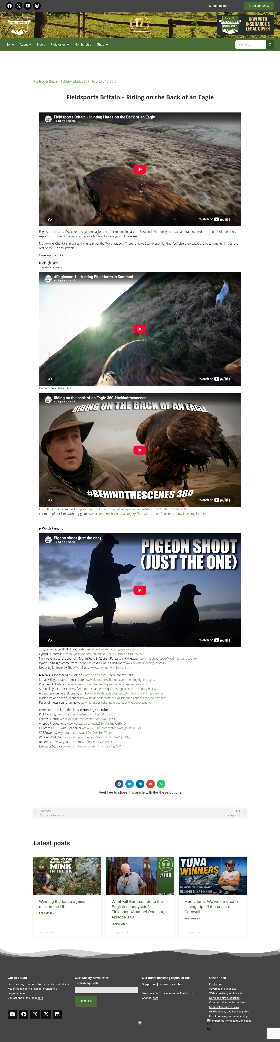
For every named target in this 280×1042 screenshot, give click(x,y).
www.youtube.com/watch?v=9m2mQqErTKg (100, 737)
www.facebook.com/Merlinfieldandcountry (169, 658)
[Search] (270, 44)
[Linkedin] (57, 1014)
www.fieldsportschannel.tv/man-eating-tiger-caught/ (120, 680)
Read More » (46, 913)
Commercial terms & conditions (228, 1002)
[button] (119, 784)
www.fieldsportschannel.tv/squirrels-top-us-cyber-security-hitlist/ (112, 689)
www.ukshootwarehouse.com (111, 667)
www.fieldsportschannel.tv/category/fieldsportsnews (116, 702)
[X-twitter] (18, 6)
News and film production (224, 997)
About (24, 44)
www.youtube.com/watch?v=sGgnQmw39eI (111, 728)
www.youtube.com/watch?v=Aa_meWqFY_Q (96, 723)
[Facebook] (9, 6)
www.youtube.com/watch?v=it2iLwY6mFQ (83, 742)
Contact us (215, 984)
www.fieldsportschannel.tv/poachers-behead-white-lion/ (108, 684)
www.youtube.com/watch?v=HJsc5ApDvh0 (84, 714)
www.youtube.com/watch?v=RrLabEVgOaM (92, 746)
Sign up (86, 1001)
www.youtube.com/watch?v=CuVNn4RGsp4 (83, 733)
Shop (100, 44)
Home (10, 44)
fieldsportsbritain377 (75, 81)
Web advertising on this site (225, 993)
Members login (219, 5)
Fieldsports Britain (45, 81)
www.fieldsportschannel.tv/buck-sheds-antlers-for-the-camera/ (124, 698)
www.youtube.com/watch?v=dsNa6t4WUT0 (89, 719)
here (40, 997)
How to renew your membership (228, 1016)
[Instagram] (37, 6)
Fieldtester (58, 44)
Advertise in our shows (222, 988)
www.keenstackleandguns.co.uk (144, 663)
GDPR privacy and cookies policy (229, 1011)
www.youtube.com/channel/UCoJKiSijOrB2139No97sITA (104, 654)
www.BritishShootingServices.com (115, 649)
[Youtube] (28, 6)
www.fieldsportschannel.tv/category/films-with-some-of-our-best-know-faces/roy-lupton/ (147, 514)
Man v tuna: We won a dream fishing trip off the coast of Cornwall (211, 906)
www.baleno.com (94, 675)
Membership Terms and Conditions (230, 1020)
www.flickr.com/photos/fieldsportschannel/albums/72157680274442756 (137, 509)
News (41, 44)
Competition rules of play (224, 1006)
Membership (82, 44)
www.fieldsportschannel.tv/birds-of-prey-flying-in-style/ (126, 693)
